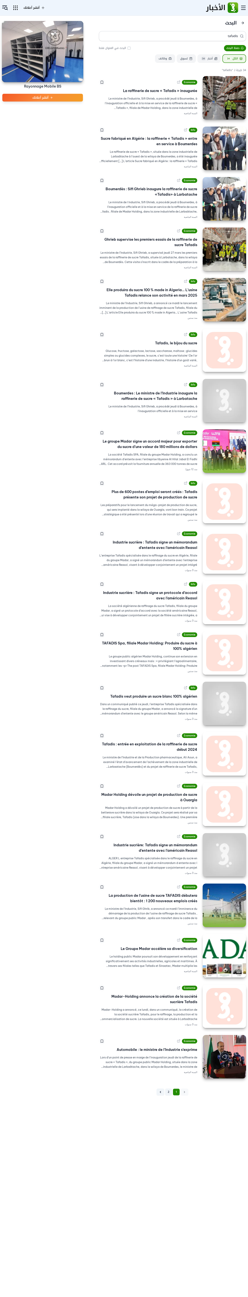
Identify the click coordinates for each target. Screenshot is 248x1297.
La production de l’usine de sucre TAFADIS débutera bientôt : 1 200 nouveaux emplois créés (153, 898)
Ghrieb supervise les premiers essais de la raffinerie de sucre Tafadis (150, 242)
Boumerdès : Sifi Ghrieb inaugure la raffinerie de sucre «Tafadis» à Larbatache (151, 192)
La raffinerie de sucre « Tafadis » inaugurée (160, 91)
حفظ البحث (232, 48)
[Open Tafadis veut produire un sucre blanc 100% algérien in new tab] (185, 688)
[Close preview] (240, 1072)
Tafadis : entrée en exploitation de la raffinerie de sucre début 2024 (149, 747)
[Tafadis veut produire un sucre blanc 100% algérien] (224, 703)
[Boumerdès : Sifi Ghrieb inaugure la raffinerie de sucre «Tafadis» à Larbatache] (224, 199)
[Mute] (208, 1072)
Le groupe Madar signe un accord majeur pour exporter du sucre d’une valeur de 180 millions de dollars (150, 444)
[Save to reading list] (102, 82)
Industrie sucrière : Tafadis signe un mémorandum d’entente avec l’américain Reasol (155, 545)
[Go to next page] (160, 1092)
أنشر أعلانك (31, 7)
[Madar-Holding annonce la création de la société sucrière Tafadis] (224, 1006)
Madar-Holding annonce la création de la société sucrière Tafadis (154, 999)
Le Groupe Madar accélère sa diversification (159, 948)
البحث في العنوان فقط (112, 48)
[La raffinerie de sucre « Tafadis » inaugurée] (224, 98)
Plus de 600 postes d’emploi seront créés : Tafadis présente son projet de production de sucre (154, 494)
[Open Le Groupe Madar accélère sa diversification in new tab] (178, 940)
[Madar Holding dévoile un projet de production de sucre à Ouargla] (224, 804)
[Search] (242, 36)
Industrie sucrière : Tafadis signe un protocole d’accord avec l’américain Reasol (150, 595)
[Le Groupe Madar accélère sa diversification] (224, 956)
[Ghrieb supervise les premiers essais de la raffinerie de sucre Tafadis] (224, 249)
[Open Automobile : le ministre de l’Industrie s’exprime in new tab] (178, 1041)
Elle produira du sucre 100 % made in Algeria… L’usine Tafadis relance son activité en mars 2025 (152, 293)
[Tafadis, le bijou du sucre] (224, 350)
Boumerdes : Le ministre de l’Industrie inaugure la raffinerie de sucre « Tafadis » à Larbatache (155, 396)
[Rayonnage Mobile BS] (42, 51)
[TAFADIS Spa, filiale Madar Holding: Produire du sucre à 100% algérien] (224, 653)
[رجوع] (242, 22)
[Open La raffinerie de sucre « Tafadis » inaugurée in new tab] (178, 82)
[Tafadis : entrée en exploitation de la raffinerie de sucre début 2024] (224, 754)
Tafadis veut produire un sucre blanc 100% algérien (153, 696)
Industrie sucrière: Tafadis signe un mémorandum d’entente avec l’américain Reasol (155, 848)
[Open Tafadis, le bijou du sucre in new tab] (185, 335)
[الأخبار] (232, 7)
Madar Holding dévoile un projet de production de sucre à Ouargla (149, 797)
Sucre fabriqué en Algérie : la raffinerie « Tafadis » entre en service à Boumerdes (149, 141)
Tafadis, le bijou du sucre (176, 343)
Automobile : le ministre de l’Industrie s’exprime (157, 1049)
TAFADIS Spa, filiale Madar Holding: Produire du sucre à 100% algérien (149, 646)
